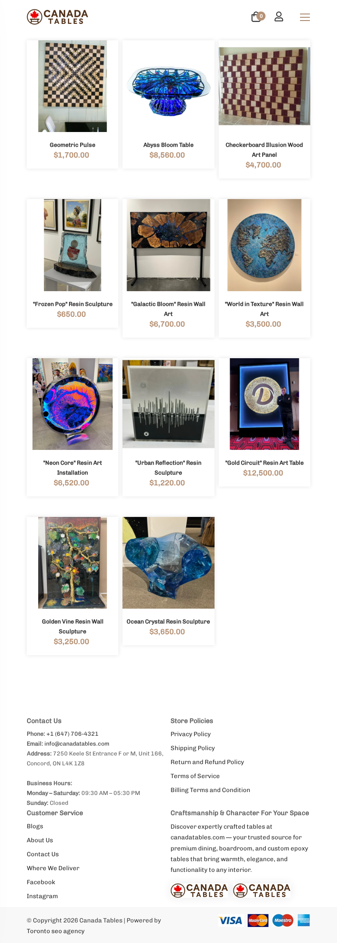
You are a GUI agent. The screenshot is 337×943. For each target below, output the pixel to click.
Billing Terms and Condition (210, 790)
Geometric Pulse (72, 144)
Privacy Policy (191, 734)
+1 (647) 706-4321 (72, 733)
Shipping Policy (193, 748)
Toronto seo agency (56, 931)
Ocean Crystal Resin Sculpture (168, 621)
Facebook (41, 882)
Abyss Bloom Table (168, 144)
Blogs (35, 826)
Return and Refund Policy (207, 762)
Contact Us (43, 854)
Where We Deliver (53, 868)
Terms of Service (195, 776)
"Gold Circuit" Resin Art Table (264, 462)
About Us (40, 840)
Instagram (42, 896)
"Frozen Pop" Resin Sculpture (73, 304)
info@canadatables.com (76, 743)
